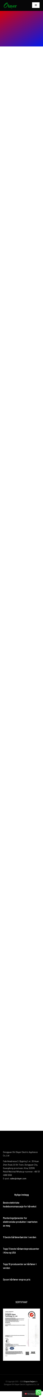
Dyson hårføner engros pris (16, 1279)
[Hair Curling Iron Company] (10, 3)
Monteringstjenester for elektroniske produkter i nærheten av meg (20, 1221)
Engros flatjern (29, 1381)
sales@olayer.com (18, 1178)
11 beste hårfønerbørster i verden (19, 1237)
